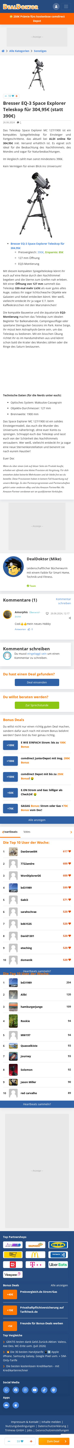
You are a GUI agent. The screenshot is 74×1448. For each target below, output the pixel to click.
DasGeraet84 (29, 851)
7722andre (27, 863)
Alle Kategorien (19, 51)
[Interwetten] (13, 1254)
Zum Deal (53, 1441)
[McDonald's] (35, 1254)
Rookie (25, 1021)
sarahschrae (28, 912)
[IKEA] (58, 1244)
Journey (26, 1056)
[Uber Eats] (58, 1264)
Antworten (20, 629)
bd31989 (26, 887)
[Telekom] (35, 1264)
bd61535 (26, 924)
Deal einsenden (37, 682)
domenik (26, 960)
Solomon (26, 1069)
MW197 (25, 1035)
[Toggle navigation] (66, 6)
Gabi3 (24, 900)
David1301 (27, 936)
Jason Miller (28, 1082)
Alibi (24, 994)
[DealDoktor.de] (20, 6)
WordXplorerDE (31, 875)
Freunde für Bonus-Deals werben (41, 1323)
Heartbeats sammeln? (37, 971)
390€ (41, 252)
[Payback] (58, 1254)
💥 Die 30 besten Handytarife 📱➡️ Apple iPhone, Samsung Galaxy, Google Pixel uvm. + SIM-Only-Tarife (35, 1356)
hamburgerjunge (32, 1007)
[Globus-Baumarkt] (35, 1244)
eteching (26, 948)
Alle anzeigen (37, 820)
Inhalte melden (51, 1422)
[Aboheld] (13, 1244)
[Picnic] (13, 1264)
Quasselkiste (29, 1046)
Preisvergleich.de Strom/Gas (38, 1292)
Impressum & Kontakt (25, 1422)
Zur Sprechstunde (36, 705)
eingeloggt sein (37, 653)
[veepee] (13, 1274)
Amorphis (27, 614)
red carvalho (29, 1093)
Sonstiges (40, 51)
